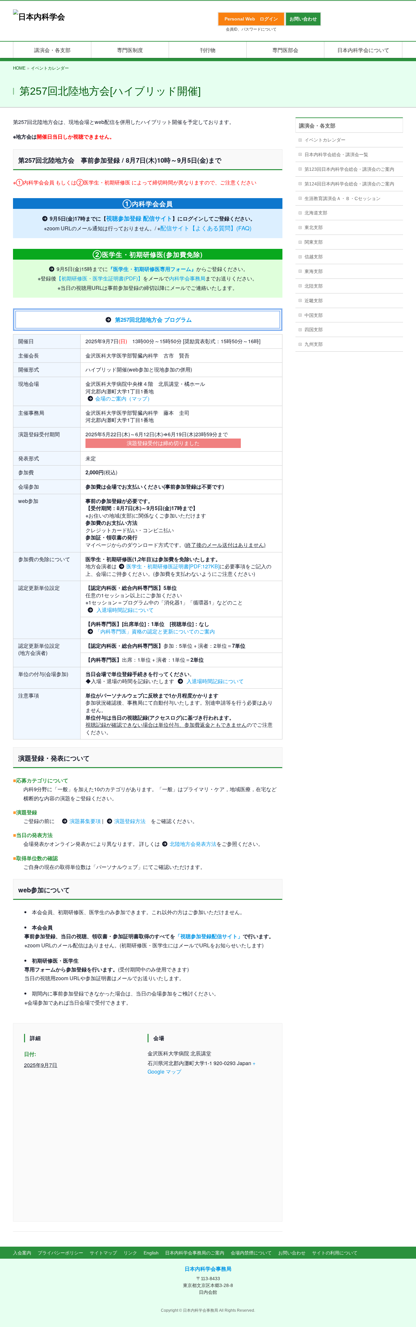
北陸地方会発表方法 (193, 843)
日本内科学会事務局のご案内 (194, 1252)
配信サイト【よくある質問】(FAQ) (206, 228)
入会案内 (22, 1252)
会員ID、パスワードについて (251, 29)
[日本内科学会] (39, 16)
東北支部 (314, 227)
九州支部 (314, 344)
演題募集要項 (85, 821)
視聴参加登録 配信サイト (139, 218)
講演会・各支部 (317, 126)
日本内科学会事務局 (208, 1269)
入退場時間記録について (124, 610)
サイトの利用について (335, 1252)
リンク (130, 1252)
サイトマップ (103, 1252)
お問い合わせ (292, 1252)
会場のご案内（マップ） (123, 398)
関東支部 (314, 242)
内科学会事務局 (187, 278)
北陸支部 (314, 286)
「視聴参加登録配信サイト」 (209, 936)
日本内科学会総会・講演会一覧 (336, 154)
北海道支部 (316, 212)
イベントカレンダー (325, 139)
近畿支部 (314, 300)
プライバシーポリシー (60, 1252)
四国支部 (314, 329)
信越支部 (314, 256)
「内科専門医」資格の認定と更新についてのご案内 (155, 631)
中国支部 (314, 315)
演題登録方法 (130, 821)
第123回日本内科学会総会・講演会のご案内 (349, 169)
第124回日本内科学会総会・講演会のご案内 (349, 183)
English (151, 1252)
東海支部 (314, 271)
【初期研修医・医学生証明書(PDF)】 (99, 278)
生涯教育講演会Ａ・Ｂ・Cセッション (343, 198)
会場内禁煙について (251, 1252)
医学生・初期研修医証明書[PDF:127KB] (172, 566)
